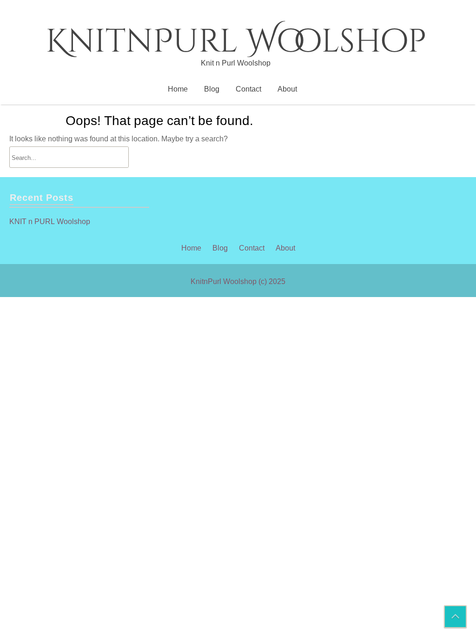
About (287, 88)
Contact (248, 88)
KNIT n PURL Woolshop (49, 221)
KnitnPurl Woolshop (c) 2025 (238, 281)
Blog (211, 88)
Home (178, 88)
